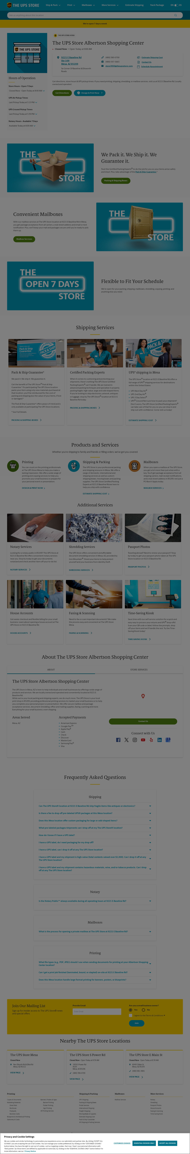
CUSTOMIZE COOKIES (122, 1143)
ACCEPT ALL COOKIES (167, 1143)
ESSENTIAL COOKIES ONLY (144, 1143)
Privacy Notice (30, 1151)
